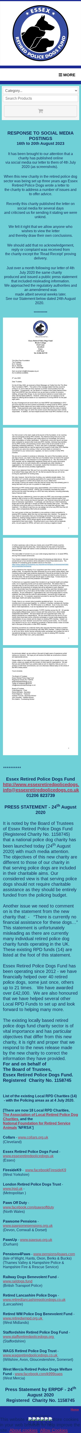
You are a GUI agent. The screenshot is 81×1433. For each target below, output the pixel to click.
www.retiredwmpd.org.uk (23, 1318)
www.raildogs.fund (17, 1281)
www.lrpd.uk (12, 1189)
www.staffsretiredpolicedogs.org (29, 1337)
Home (75, 1409)
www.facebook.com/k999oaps (39, 1374)
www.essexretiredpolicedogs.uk (28, 1156)
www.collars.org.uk (33, 1137)
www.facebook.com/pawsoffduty (28, 1207)
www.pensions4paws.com (54, 1254)
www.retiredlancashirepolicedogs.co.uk (34, 1300)
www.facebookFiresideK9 (45, 1170)
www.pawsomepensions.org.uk (28, 1226)
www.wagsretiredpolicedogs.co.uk (30, 1355)
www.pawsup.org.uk (36, 1240)
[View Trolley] (40, 111)
